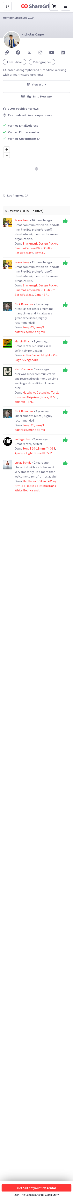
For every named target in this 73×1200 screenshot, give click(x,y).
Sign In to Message (39, 96)
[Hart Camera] (7, 371)
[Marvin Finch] (7, 343)
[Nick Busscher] (7, 306)
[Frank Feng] (7, 222)
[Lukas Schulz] (7, 464)
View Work (39, 84)
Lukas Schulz (23, 462)
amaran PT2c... (24, 402)
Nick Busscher (24, 304)
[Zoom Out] (7, 155)
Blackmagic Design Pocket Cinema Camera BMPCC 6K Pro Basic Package (36, 248)
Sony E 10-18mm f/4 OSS (39, 448)
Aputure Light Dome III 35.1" (33, 453)
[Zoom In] (7, 149)
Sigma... (40, 253)
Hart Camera (23, 369)
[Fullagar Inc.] (7, 441)
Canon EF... (42, 294)
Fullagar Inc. (23, 439)
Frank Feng (22, 220)
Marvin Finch (23, 341)
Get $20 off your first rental (36, 1188)
